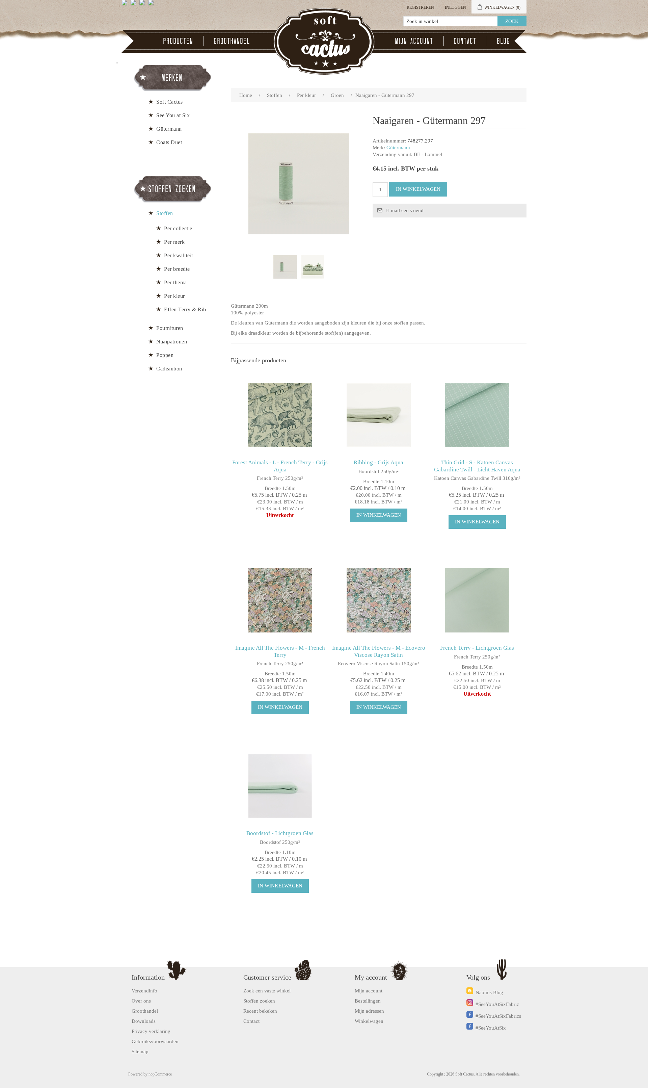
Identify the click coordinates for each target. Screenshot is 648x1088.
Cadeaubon (169, 368)
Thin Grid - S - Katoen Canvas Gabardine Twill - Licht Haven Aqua (477, 465)
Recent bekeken (260, 1011)
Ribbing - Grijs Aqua (378, 462)
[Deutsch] (152, 5)
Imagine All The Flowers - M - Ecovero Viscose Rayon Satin (378, 651)
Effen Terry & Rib (185, 309)
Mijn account (414, 41)
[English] (126, 5)
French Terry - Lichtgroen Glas (477, 648)
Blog (503, 41)
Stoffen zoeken (259, 1001)
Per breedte (177, 269)
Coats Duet (169, 142)
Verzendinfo (144, 990)
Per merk (174, 242)
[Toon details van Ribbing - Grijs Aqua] (378, 415)
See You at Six (173, 115)
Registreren (420, 7)
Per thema (175, 282)
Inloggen (455, 7)
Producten (178, 41)
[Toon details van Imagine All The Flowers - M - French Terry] (280, 600)
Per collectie (178, 228)
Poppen (164, 355)
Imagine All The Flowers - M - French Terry (280, 651)
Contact (465, 41)
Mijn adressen (369, 1011)
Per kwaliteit (178, 255)
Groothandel (232, 41)
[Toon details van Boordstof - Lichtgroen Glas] (280, 785)
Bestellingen (368, 1001)
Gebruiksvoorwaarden (155, 1041)
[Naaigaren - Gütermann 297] (285, 267)
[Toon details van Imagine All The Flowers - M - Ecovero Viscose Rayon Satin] (378, 600)
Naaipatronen (171, 341)
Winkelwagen (369, 1021)
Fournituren (169, 328)
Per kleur (174, 296)
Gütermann (398, 147)
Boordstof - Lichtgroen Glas (280, 833)
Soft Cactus (169, 102)
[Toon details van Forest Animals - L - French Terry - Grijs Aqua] (280, 415)
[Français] (143, 5)
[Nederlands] (135, 5)
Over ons (141, 1001)
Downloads (144, 1021)
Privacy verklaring (151, 1031)
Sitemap (140, 1051)
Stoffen (164, 213)
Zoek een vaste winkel (267, 990)
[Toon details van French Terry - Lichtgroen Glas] (477, 600)
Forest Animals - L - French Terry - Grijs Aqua (280, 465)
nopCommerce (160, 1074)
